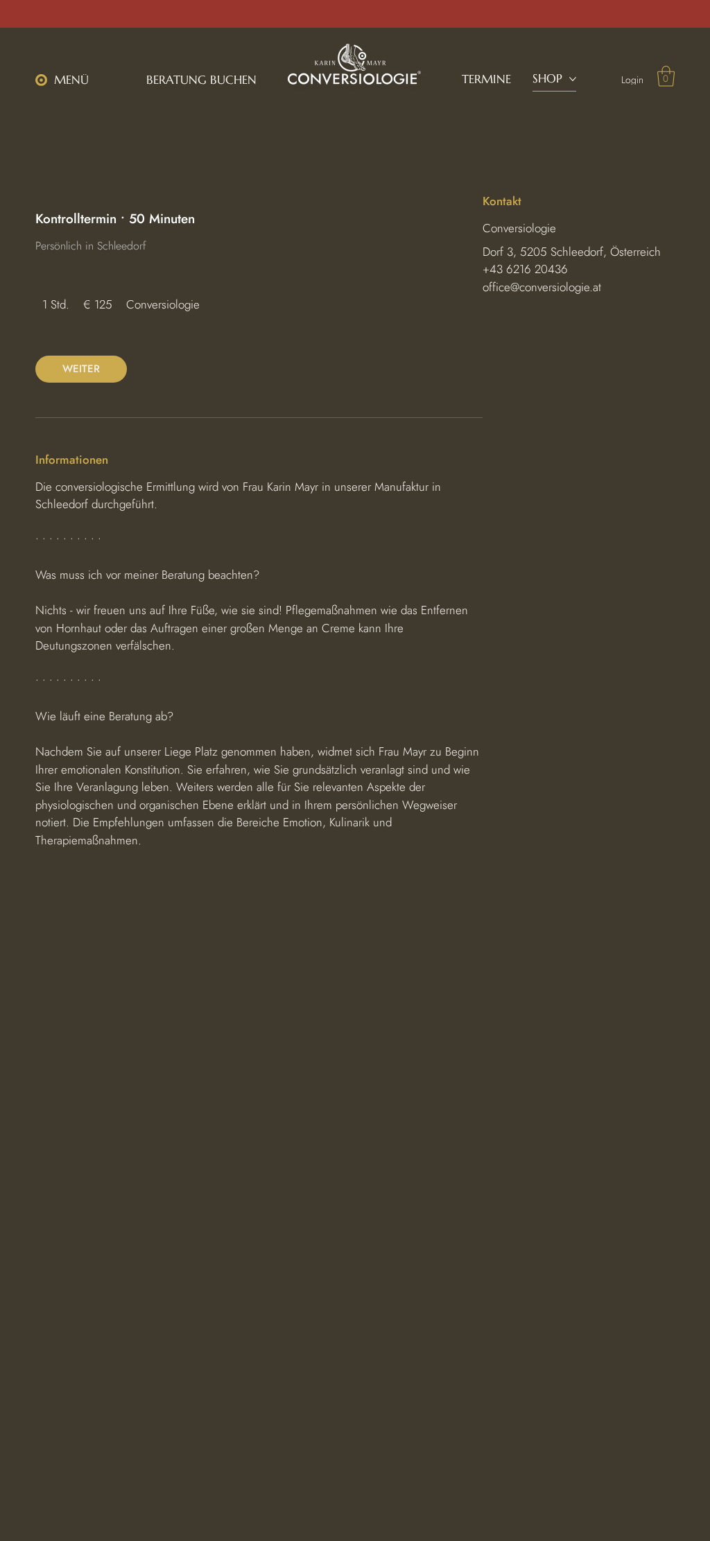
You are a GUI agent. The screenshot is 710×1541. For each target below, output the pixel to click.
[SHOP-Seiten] (572, 79)
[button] (66, 79)
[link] (81, 369)
